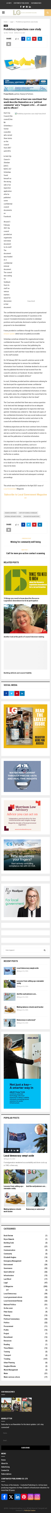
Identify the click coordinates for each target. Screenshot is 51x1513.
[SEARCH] (44, 950)
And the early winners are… (27, 994)
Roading (7, 1344)
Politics (6, 1323)
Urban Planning (9, 1363)
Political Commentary (11, 1319)
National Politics (10, 1305)
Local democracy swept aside (28, 968)
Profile (6, 1330)
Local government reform (13, 1297)
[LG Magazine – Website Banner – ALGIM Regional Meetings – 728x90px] (25, 84)
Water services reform (12, 1377)
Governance (8, 1268)
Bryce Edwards (9, 1239)
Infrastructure (9, 1275)
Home (3, 1460)
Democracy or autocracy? (26, 1020)
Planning (7, 1315)
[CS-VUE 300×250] (22, 870)
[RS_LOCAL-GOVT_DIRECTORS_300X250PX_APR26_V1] (22, 917)
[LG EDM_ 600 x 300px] (22, 1108)
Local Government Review (13, 1301)
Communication (9, 1250)
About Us (4, 1463)
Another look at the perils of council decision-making (24, 637)
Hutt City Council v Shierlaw (28, 513)
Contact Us (5, 1470)
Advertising (5, 1467)
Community (8, 1254)
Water (6, 1373)
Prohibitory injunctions (31, 516)
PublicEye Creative (29, 1510)
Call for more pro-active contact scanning (25, 553)
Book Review (8, 1236)
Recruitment (8, 1337)
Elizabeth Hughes (10, 1257)
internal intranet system (13, 516)
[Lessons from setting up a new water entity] (9, 984)
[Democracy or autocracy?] (9, 1023)
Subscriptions (6, 1474)
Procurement (8, 1326)
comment (7, 1247)
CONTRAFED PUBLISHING (21, 3)
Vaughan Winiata (10, 1366)
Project (6, 1334)
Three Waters (8, 1348)
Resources (8, 1341)
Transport (7, 1355)
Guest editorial (9, 1272)
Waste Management (11, 1370)
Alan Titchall (9, 33)
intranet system (9, 334)
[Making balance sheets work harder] (9, 1010)
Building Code (9, 1243)
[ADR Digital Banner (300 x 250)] (22, 791)
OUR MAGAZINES (36, 3)
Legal (5, 25)
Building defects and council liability (17, 673)
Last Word (7, 1279)
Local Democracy (10, 1294)
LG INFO (9, 3)
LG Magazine (8, 1286)
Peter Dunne (8, 1312)
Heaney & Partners (10, 513)
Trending (7, 1359)
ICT (7, 1290)
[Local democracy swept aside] (9, 971)
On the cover (8, 1308)
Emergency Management (12, 1261)
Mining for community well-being (26, 542)
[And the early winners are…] (9, 997)
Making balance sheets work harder (30, 1007)
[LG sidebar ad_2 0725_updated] (22, 831)
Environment (8, 1265)
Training (7, 1352)
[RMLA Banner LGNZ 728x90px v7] (25, 91)
